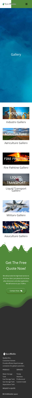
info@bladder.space (11, 394)
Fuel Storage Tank (9, 379)
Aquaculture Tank (8, 384)
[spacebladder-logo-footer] (9, 3)
